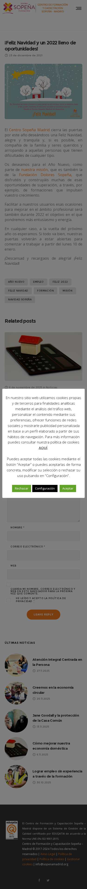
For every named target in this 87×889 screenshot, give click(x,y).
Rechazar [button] (21, 488)
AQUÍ (43, 447)
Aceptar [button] (67, 488)
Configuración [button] (45, 488)
